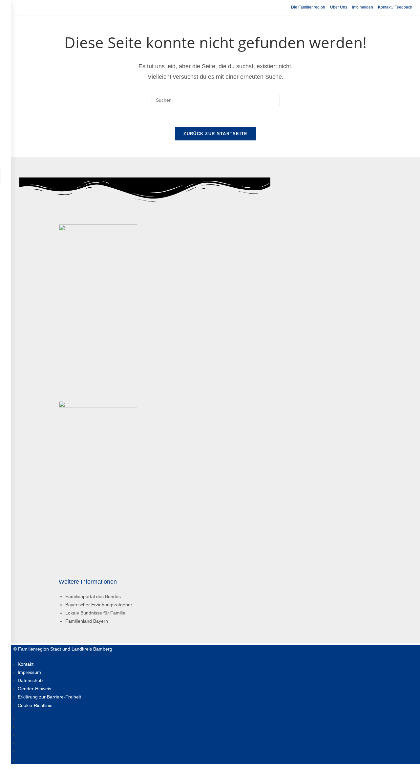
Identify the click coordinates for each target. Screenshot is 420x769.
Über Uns (338, 7)
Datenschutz (31, 680)
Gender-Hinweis (34, 688)
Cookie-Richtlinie (35, 705)
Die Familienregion (308, 7)
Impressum (29, 672)
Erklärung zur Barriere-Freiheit (49, 696)
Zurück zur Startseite (215, 133)
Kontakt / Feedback (395, 7)
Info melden (362, 7)
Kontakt (25, 664)
